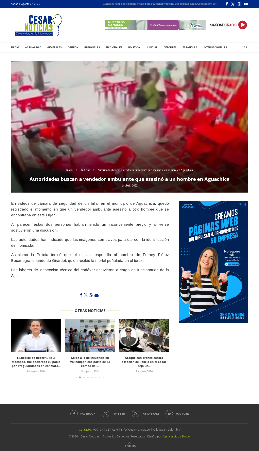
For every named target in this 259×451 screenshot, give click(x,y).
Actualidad (33, 47)
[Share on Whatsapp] (91, 295)
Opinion (73, 47)
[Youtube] (246, 4)
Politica (134, 47)
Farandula (190, 47)
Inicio (15, 47)
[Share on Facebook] (81, 295)
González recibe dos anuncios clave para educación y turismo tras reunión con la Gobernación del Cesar (144, 3)
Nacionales (114, 47)
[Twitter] (233, 4)
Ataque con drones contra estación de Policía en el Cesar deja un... (90, 362)
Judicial (152, 47)
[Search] (246, 48)
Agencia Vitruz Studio (176, 436)
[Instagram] (239, 4)
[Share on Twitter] (86, 295)
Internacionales (215, 47)
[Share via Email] (96, 295)
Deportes (170, 47)
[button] (16, 348)
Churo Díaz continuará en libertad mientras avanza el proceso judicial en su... (145, 362)
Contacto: (85, 429)
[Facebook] (226, 4)
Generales (54, 47)
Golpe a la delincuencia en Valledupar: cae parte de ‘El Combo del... (36, 362)
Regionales (92, 47)
